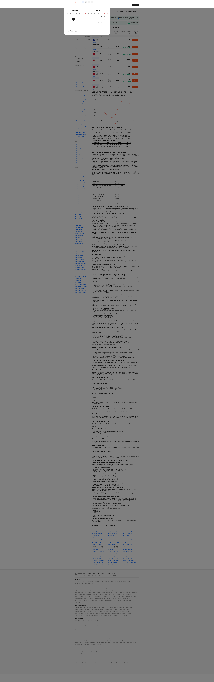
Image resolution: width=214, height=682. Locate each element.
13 (85, 19)
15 (70, 22)
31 (104, 28)
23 (73, 25)
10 (76, 19)
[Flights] (83, 2)
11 (79, 19)
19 (82, 22)
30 (73, 28)
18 (79, 22)
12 (82, 19)
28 (67, 28)
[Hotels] (86, 2)
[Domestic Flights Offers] (92, 2)
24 (76, 25)
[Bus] (89, 2)
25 (79, 25)
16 (73, 22)
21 (67, 25)
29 (70, 28)
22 (70, 25)
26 (82, 25)
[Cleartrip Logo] (78, 2)
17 (76, 22)
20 (86, 22)
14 (67, 22)
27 (85, 25)
